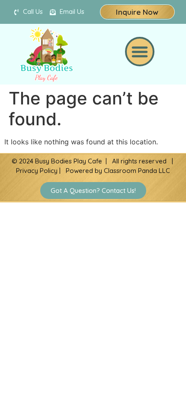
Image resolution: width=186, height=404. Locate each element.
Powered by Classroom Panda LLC (118, 170)
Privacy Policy (37, 170)
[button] (139, 51)
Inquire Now (137, 11)
